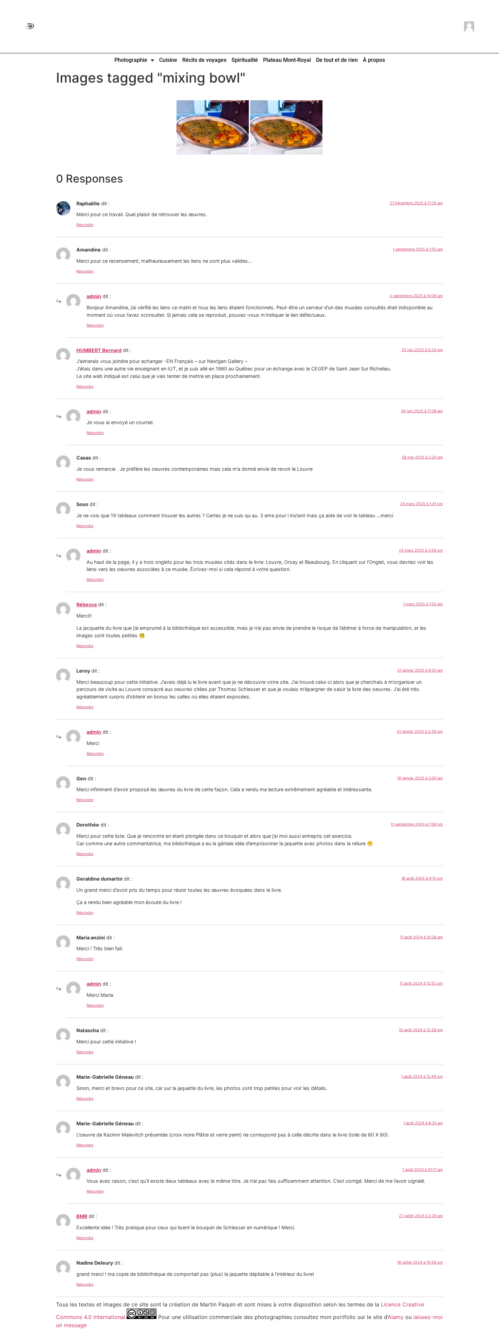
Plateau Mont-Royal (287, 60)
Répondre (84, 224)
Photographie (130, 60)
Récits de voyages (204, 60)
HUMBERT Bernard (99, 350)
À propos (374, 60)
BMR (81, 1216)
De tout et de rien (337, 60)
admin (94, 296)
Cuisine (168, 60)
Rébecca (86, 604)
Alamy (396, 1317)
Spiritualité (245, 60)
